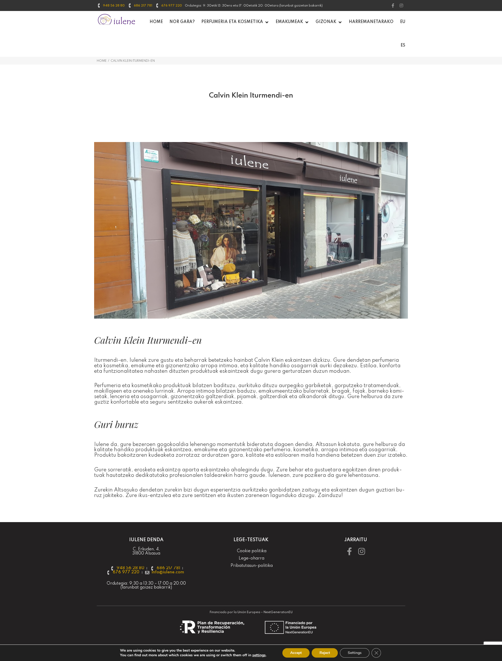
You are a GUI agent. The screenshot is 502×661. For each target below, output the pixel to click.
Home (102, 61)
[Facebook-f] (393, 5)
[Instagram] (401, 5)
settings (259, 655)
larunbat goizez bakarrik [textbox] (146, 587)
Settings (355, 652)
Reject (325, 652)
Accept (296, 652)
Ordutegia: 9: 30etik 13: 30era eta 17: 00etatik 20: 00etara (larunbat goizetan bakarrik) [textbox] (254, 5)
